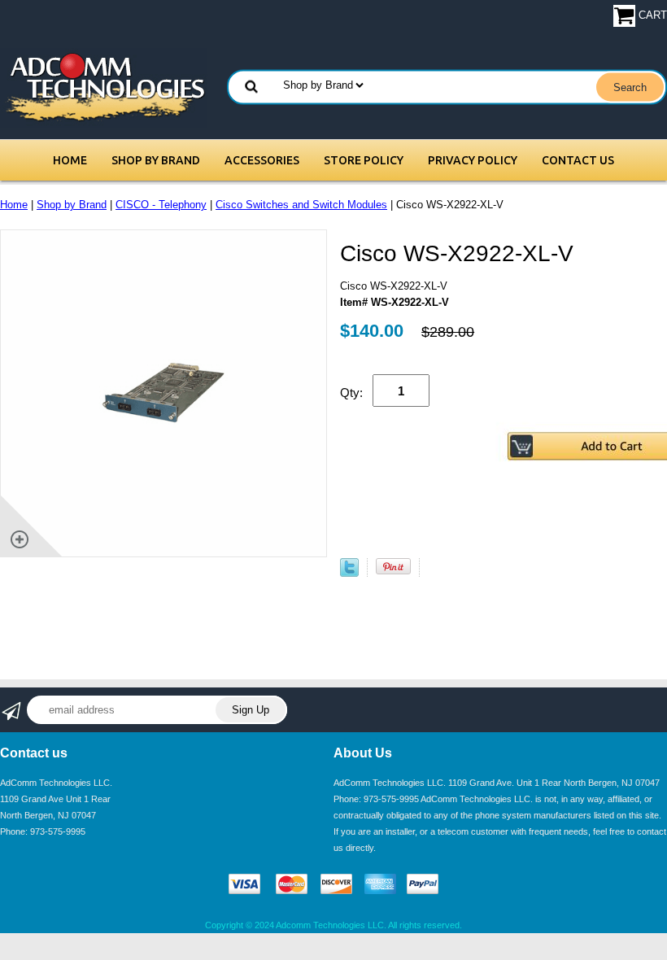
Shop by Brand (155, 160)
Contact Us (578, 160)
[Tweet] (349, 573)
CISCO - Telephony (161, 205)
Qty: (351, 392)
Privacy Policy (472, 160)
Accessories (262, 160)
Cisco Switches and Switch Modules (301, 205)
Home (70, 160)
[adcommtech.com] (103, 87)
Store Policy (363, 160)
